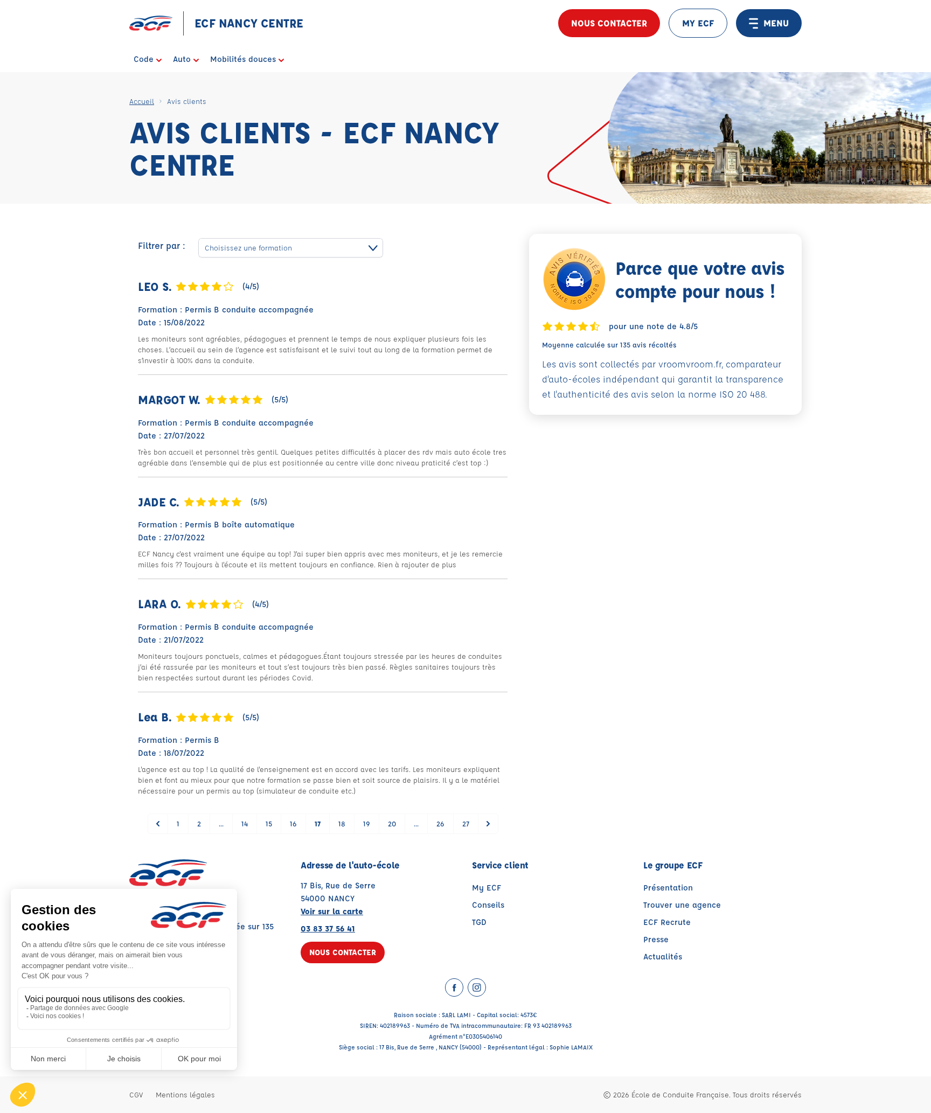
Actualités (662, 956)
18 (341, 823)
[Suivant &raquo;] (488, 823)
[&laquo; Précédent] (158, 823)
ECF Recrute (667, 922)
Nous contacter (609, 23)
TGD (479, 922)
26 (440, 823)
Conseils (488, 905)
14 (244, 823)
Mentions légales (185, 1094)
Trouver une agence (682, 905)
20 (392, 823)
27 (465, 823)
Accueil (141, 101)
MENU (776, 23)
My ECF (486, 887)
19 (366, 823)
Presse (656, 939)
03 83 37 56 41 (328, 928)
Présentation (668, 887)
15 (269, 823)
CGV (136, 1094)
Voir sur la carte (332, 911)
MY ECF (698, 23)
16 (293, 823)
